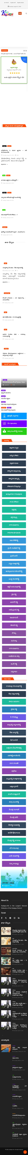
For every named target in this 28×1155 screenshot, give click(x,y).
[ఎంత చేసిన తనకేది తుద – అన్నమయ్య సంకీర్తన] (6, 1004)
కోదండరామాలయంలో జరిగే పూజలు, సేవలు (14, 382)
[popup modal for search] (26, 13)
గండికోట (14, 1106)
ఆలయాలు (13, 1113)
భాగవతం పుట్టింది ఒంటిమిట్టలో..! (9, 180)
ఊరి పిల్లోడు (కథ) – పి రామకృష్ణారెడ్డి (12, 317)
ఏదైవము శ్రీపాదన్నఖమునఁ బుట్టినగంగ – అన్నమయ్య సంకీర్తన (14, 354)
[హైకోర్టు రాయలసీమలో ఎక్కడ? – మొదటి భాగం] (14, 225)
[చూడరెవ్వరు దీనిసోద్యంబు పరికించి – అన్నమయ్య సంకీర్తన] (6, 1026)
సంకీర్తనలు (6, 348)
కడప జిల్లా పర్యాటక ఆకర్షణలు (8, 404)
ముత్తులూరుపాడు (16, 1077)
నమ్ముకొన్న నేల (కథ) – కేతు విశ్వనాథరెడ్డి (14, 255)
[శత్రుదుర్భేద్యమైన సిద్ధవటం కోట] (6, 1125)
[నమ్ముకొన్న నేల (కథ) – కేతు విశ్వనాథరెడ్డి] (6, 941)
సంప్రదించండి (13, 2)
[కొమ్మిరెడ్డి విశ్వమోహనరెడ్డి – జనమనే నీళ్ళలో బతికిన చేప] (6, 931)
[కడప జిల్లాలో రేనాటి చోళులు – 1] (14, 207)
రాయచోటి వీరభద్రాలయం (18, 1115)
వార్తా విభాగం (6, 385)
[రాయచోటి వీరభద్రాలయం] (6, 1115)
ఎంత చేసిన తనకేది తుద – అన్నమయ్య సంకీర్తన (19, 1004)
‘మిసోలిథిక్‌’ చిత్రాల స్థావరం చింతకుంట (19, 1135)
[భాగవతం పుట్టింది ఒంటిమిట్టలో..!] (14, 173)
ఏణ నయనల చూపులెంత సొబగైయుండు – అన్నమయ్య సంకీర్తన (19, 993)
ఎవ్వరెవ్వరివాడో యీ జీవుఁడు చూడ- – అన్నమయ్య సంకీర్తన (19, 1015)
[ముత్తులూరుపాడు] (6, 1077)
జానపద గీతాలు (7, 293)
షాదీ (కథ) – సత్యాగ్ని (14, 878)
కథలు (5, 263)
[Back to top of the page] (25, 1152)
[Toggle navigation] (20, 13)
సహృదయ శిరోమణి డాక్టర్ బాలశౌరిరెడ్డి (11, 197)
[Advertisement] (14, 34)
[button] (24, 51)
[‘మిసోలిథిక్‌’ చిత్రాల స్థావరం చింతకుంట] (6, 1135)
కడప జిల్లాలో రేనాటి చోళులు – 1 (9, 214)
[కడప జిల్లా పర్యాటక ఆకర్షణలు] (6, 1048)
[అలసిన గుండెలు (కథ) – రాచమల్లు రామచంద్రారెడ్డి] (14, 327)
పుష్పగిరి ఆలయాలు (6, 392)
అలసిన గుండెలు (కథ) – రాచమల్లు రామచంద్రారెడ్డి (14, 335)
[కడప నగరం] (6, 1058)
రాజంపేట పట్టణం (5, 398)
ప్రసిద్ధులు (4, 146)
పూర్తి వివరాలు (3, 164)
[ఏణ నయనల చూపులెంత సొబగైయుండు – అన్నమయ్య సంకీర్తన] (6, 993)
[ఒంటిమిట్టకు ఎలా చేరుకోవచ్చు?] (6, 1087)
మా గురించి (6, 2)
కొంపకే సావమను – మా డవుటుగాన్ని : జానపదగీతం (14, 299)
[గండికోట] (6, 1106)
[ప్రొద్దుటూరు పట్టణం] (6, 1068)
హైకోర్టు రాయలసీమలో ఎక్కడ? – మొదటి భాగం (13, 232)
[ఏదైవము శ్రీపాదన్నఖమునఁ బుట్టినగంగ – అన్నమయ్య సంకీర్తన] (14, 346)
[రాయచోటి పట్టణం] (6, 1097)
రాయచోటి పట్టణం (17, 1096)
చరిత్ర (4, 175)
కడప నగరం (15, 1058)
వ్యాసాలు (9, 146)
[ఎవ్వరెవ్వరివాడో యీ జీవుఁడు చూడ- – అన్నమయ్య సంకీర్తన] (6, 1014)
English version (20, 2)
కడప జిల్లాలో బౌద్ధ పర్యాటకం (8, 410)
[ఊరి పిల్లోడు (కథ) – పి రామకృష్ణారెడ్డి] (14, 310)
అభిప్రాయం (5, 227)
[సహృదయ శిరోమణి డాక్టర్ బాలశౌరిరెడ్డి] (14, 190)
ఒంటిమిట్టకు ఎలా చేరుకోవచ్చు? (19, 1087)
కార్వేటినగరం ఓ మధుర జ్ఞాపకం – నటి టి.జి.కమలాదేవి (14, 138)
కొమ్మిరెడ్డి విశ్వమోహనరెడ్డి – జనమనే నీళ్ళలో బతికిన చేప (13, 53)
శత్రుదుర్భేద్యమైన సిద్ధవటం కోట (19, 1125)
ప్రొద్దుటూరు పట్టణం (17, 1067)
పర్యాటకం (5, 380)
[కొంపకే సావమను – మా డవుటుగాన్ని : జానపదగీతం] (14, 291)
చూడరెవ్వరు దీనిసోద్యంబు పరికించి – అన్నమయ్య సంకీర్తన (19, 1026)
